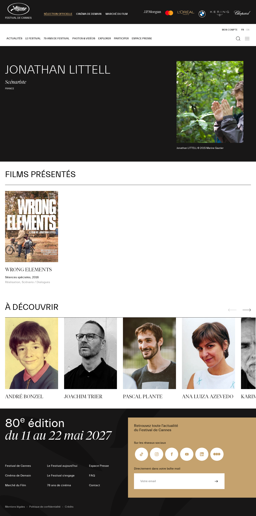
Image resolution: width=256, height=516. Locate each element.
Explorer (104, 38)
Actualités (14, 38)
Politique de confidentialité (45, 506)
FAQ (92, 475)
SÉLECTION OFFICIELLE (58, 14)
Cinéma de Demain (18, 475)
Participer (121, 38)
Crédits (69, 506)
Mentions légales (15, 506)
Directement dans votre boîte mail (157, 468)
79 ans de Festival (56, 38)
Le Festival (33, 38)
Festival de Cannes (18, 466)
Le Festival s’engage (61, 475)
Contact (94, 485)
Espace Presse (142, 38)
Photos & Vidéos (83, 38)
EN (247, 29)
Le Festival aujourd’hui (62, 466)
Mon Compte (229, 29)
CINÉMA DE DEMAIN (89, 14)
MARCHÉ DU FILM (117, 14)
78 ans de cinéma (59, 485)
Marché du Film (15, 485)
